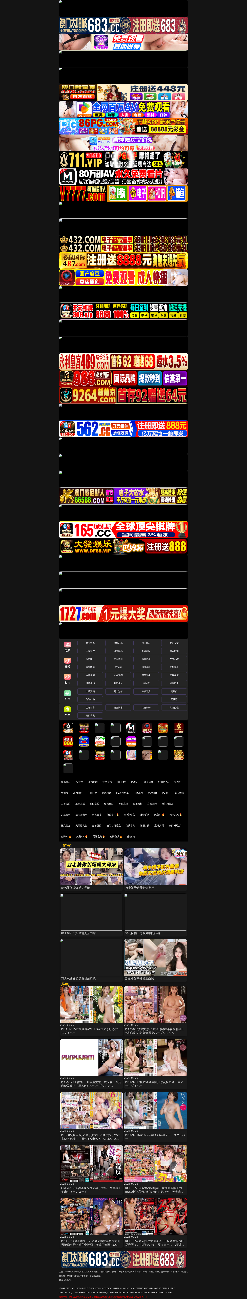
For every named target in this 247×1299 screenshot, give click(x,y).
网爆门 (174, 691)
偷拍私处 (109, 803)
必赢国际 (92, 792)
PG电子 (135, 781)
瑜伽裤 (146, 683)
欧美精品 (146, 642)
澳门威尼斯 (175, 825)
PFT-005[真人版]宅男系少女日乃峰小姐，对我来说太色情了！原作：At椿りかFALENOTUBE (90, 1137)
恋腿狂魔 (174, 675)
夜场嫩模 (137, 803)
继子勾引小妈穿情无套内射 (78, 933)
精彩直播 (153, 792)
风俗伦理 (174, 707)
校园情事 (118, 707)
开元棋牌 (93, 781)
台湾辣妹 (90, 659)
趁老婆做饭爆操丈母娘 (75, 887)
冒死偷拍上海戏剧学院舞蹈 (142, 933)
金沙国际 (97, 825)
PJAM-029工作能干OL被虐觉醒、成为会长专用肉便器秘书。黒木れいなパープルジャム (91, 1084)
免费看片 (130, 825)
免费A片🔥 (82, 836)
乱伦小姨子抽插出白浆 (139, 978)
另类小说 (90, 715)
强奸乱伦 (118, 642)
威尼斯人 (66, 781)
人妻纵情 (146, 707)
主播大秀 (66, 803)
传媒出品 (90, 699)
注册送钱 (149, 781)
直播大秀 (159, 825)
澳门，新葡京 (114, 825)
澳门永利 (121, 781)
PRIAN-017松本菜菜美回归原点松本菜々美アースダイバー (154, 1084)
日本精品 (118, 650)
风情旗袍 (90, 683)
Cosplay (146, 650)
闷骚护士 (174, 683)
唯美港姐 (146, 659)
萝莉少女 (174, 642)
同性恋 (174, 699)
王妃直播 (80, 803)
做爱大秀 (145, 825)
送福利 (177, 781)
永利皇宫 (97, 814)
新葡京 (64, 792)
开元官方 (66, 825)
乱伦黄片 (94, 803)
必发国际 (152, 803)
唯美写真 (146, 691)
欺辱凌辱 (90, 666)
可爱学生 (146, 675)
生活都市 (90, 707)
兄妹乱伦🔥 (99, 836)
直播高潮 (138, 792)
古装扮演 (90, 675)
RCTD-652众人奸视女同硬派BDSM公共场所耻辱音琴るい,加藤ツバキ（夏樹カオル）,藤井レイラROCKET (155, 1244)
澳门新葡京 (168, 803)
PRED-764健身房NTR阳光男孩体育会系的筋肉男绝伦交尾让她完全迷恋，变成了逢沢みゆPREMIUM (90, 1244)
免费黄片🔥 (116, 836)
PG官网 (79, 781)
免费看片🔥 (113, 814)
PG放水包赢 (122, 792)
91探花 (118, 666)
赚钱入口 (132, 836)
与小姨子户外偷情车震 (139, 887)
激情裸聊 (145, 814)
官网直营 (107, 781)
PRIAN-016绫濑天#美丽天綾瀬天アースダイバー (155, 1137)
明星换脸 (118, 683)
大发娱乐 (66, 814)
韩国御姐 (118, 659)
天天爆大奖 (81, 825)
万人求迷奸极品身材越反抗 (78, 978)
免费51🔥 (159, 814)
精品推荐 (90, 642)
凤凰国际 (106, 792)
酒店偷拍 (180, 792)
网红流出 (146, 666)
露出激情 (118, 691)
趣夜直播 (123, 803)
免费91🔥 (66, 836)
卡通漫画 (90, 691)
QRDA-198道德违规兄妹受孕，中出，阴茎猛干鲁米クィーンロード (91, 1190)
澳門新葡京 (81, 814)
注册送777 (164, 781)
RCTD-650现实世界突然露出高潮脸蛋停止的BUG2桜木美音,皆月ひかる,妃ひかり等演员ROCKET (153, 1191)
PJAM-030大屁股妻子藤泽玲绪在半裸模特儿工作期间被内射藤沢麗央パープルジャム (154, 1031)
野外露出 (174, 666)
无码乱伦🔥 (176, 814)
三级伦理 (90, 650)
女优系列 (118, 675)
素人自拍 (174, 650)
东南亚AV (174, 659)
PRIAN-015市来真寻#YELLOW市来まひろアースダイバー (91, 1031)
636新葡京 (129, 814)
